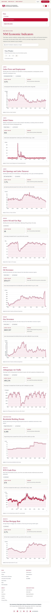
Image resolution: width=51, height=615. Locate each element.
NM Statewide (4, 584)
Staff (2, 592)
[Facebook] (24, 611)
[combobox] (9, 76)
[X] (20, 611)
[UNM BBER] (10, 6)
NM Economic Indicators (9, 19)
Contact (3, 598)
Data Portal (3, 580)
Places (2, 574)
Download (19, 76)
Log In (38, 1)
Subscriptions (29, 590)
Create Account (45, 1)
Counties (3, 572)
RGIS (2, 582)
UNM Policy (11, 1)
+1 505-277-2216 (29, 607)
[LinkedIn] (17, 611)
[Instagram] (27, 611)
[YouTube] (30, 611)
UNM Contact (19, 1)
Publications (28, 572)
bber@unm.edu (21, 607)
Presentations (29, 574)
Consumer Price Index (6, 578)
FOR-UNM (28, 592)
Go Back (6, 16)
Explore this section (8, 23)
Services (3, 590)
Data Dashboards (29, 594)
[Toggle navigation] (48, 6)
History (2, 596)
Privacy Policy (4, 600)
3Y (9, 55)
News (27, 576)
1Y (6, 55)
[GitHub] (14, 611)
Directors (3, 594)
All (16, 55)
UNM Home (4, 1)
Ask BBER (28, 578)
